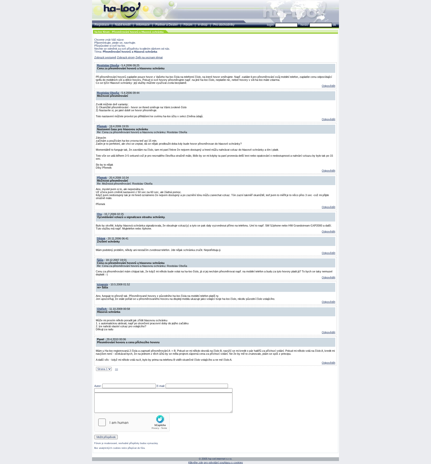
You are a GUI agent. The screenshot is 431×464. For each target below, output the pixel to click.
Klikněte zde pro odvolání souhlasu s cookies (215, 462)
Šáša (100, 259)
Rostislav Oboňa (108, 65)
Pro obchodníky (223, 24)
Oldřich (102, 308)
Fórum (188, 24)
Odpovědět (328, 85)
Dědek (101, 238)
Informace (143, 24)
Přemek (102, 126)
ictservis (102, 284)
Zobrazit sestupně (105, 57)
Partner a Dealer (166, 24)
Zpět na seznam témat (149, 57)
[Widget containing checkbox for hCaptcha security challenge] (132, 422)
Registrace (102, 24)
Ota (99, 214)
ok (334, 25)
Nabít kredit (122, 24)
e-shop (203, 24)
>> (116, 368)
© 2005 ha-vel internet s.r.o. (215, 458)
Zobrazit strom (126, 57)
